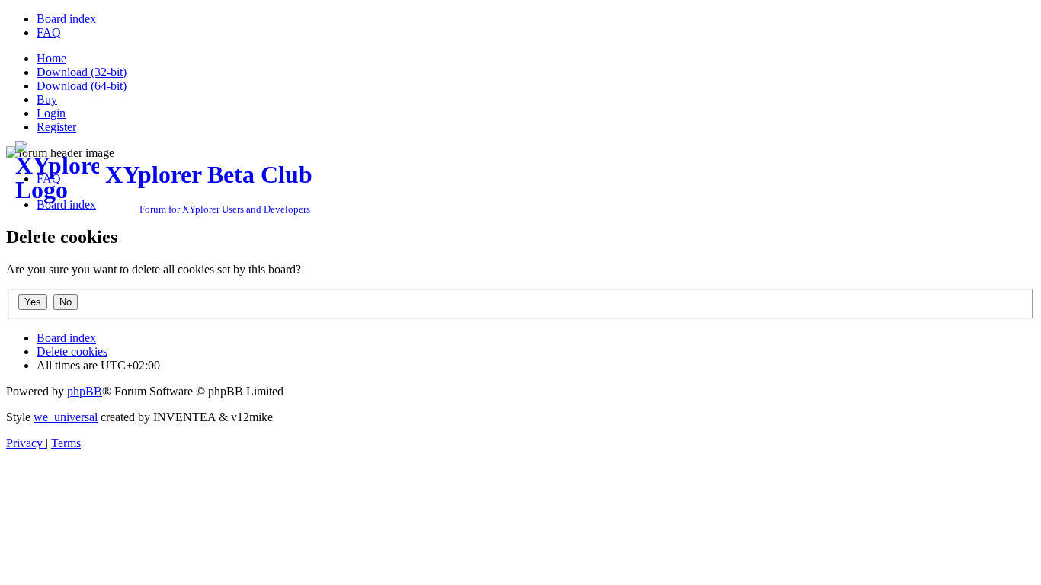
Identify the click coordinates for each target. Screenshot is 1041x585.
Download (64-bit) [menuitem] (82, 85)
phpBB (84, 391)
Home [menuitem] (51, 58)
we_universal (66, 417)
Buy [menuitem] (47, 99)
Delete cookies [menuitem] (72, 351)
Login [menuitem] (51, 113)
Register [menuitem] (56, 126)
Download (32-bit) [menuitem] (82, 72)
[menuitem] (66, 18)
